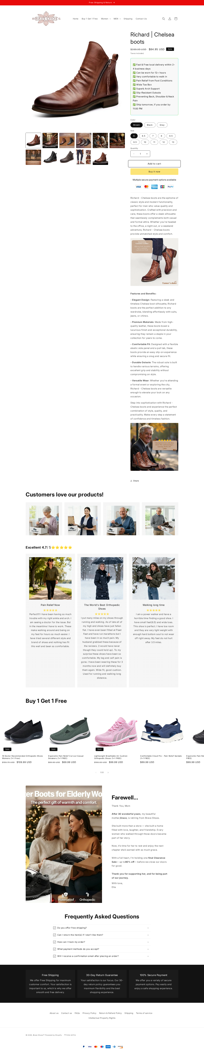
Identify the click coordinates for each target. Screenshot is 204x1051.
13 (173, 142)
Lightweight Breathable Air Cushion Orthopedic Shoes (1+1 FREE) (111, 757)
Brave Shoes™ (39, 1035)
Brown (136, 125)
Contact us (66, 1013)
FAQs (77, 1013)
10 (145, 142)
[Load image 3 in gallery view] (67, 140)
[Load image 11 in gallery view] (100, 157)
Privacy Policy (89, 1013)
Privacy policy (70, 1035)
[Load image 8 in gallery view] (50, 157)
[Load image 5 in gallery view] (100, 140)
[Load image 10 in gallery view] (83, 157)
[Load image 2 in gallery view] (50, 140)
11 (154, 142)
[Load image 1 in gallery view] (33, 140)
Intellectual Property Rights (102, 1018)
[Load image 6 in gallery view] (117, 140)
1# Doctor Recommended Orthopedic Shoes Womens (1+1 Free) (22, 757)
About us (54, 1013)
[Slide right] (108, 772)
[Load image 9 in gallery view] (67, 157)
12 (164, 142)
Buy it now (154, 171)
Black (150, 125)
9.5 (135, 142)
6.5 (143, 136)
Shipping (128, 1013)
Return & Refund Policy (110, 1013)
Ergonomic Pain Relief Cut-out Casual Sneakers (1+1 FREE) (66, 757)
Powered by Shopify (53, 1035)
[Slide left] (96, 772)
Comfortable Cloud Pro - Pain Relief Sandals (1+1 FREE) (161, 757)
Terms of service (144, 1013)
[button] (105, 19)
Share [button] (136, 481)
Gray (162, 125)
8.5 (171, 136)
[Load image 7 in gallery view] (33, 157)
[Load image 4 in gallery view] (83, 140)
